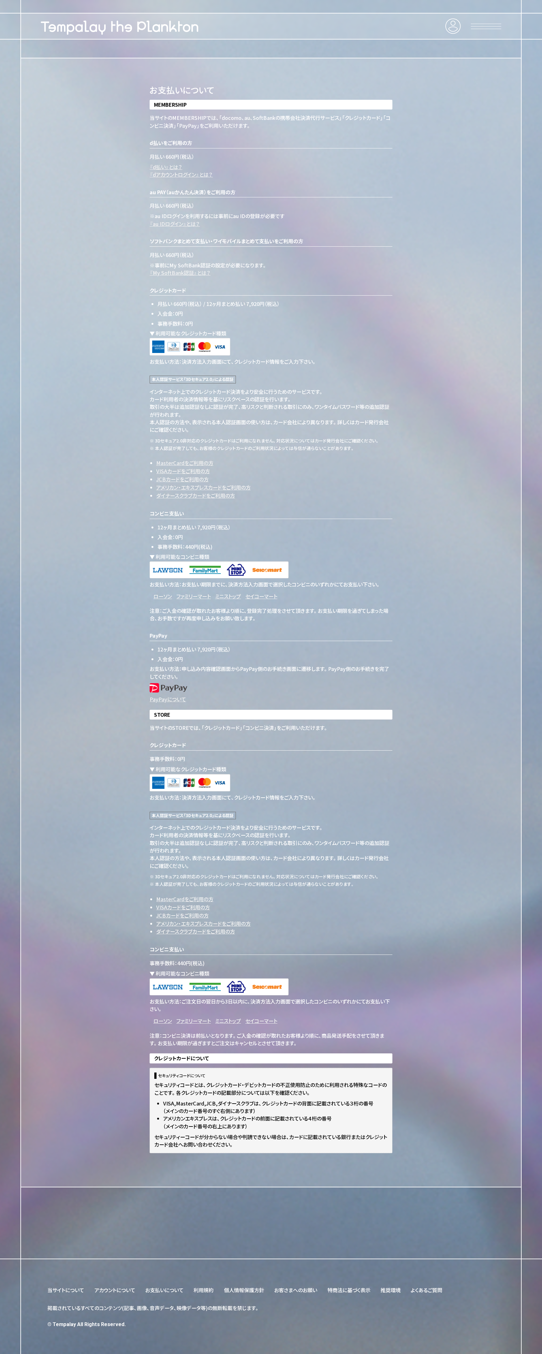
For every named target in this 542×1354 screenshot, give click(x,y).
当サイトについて (65, 1290)
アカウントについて (114, 1290)
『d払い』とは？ (166, 167)
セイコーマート (261, 596)
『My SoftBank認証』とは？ (180, 272)
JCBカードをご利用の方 (182, 479)
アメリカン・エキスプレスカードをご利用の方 (203, 487)
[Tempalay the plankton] (120, 26)
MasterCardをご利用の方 (184, 463)
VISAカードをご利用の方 (183, 471)
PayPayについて (168, 699)
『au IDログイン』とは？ (175, 223)
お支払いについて (164, 1290)
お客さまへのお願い (295, 1290)
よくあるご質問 (426, 1290)
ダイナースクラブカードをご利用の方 (195, 495)
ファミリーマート (193, 596)
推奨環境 (390, 1290)
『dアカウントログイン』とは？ (181, 174)
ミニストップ (228, 596)
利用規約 (204, 1290)
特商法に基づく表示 (348, 1290)
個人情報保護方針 (244, 1290)
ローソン (162, 596)
